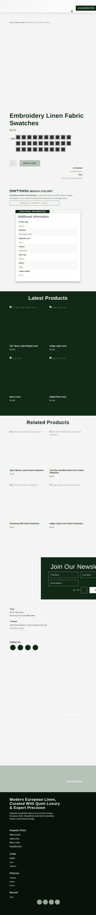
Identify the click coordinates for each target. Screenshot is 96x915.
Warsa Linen (15, 835)
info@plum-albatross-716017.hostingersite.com (28, 624)
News (12, 897)
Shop (11, 862)
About (12, 858)
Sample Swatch (20, 22)
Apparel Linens (73, 714)
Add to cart (29, 163)
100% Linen (66, 178)
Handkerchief (16, 846)
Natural (21, 259)
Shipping (13, 878)
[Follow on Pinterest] (13, 8)
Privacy (12, 885)
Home (12, 22)
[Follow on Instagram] (8, 8)
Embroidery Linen (25, 234)
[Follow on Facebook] (3, 8)
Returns (12, 882)
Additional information (32, 211)
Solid (20, 267)
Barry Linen (15, 842)
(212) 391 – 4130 (16, 628)
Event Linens (74, 781)
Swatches (13, 866)
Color (13, 138)
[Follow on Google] (18, 8)
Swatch (21, 226)
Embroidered (77, 178)
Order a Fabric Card (34, 203)
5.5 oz (21, 242)
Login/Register (86, 8)
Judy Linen (14, 839)
